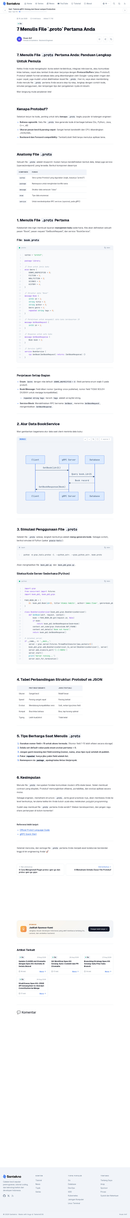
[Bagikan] (105, 39)
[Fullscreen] (97, 439)
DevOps (71, 1188)
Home (29, 3)
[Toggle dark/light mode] (119, 3)
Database (72, 1184)
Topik (38, 1188)
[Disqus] (65, 1050)
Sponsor (104, 1188)
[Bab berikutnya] (125, 10)
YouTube (64, 3)
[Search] (114, 3)
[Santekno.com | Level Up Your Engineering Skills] (11, 3)
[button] (106, 3)
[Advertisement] (65, 897)
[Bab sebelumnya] (5, 10)
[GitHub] (4, 1196)
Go (69, 1180)
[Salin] (111, 39)
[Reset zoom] (93, 439)
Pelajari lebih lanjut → (99, 929)
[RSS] (124, 3)
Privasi (103, 1192)
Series (40, 3)
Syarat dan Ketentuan (109, 1196)
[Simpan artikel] (99, 39)
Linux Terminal (74, 1203)
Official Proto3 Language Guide (35, 830)
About (89, 3)
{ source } (105, 439)
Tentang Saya (106, 1180)
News (51, 3)
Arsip (103, 1184)
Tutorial (77, 3)
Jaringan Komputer (76, 1199)
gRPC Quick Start (28, 834)
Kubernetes (73, 1196)
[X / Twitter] (8, 1196)
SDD (70, 1192)
